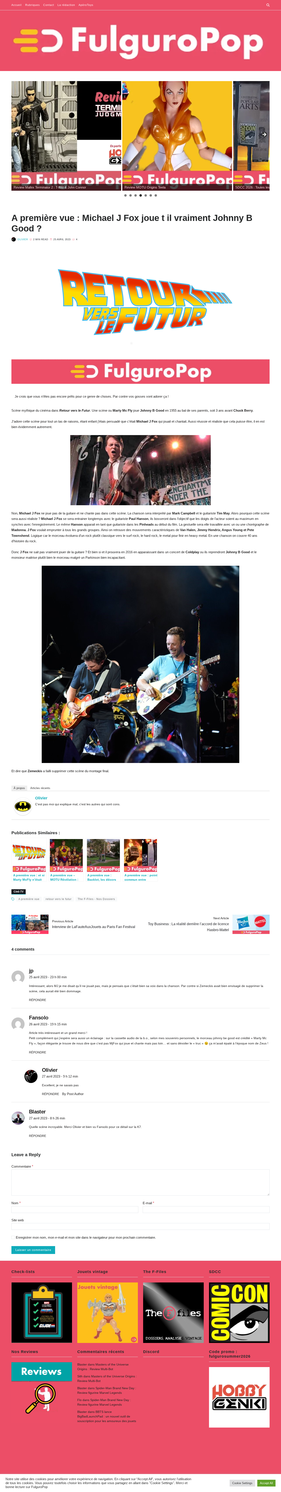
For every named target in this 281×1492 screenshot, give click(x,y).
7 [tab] (156, 195)
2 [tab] (130, 195)
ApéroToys (86, 5)
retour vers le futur (59, 899)
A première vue (29, 899)
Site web (17, 1220)
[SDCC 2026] (177, 136)
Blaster (82, 1364)
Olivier (23, 239)
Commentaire (22, 1166)
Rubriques (32, 5)
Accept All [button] (266, 1483)
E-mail (148, 1203)
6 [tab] (151, 195)
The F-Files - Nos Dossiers (96, 899)
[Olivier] (23, 806)
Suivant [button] (264, 135)
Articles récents (40, 788)
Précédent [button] (17, 135)
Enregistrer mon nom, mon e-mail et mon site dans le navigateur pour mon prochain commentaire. (86, 1237)
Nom (16, 1203)
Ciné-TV (18, 891)
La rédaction (66, 5)
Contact (48, 5)
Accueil (16, 5)
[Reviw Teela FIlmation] (66, 136)
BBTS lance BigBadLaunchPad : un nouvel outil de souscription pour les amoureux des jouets (106, 1416)
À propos (19, 788)
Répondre (37, 1000)
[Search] (268, 5)
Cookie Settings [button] (242, 1483)
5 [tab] (145, 195)
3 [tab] (135, 195)
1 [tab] (125, 195)
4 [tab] (140, 195)
